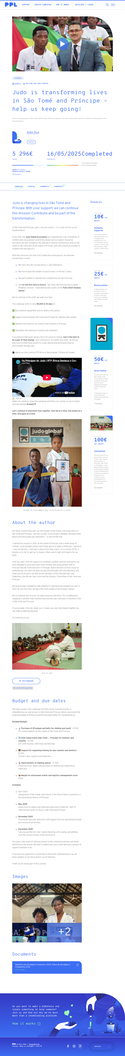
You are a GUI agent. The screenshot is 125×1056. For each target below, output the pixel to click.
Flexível (18, 78)
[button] (91, 186)
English (97, 1047)
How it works (62, 5)
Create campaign (43, 5)
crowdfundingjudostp (22, 688)
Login (90, 5)
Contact (31, 142)
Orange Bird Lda (34, 1044)
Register (79, 5)
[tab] (18, 187)
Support (26, 5)
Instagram (27, 681)
